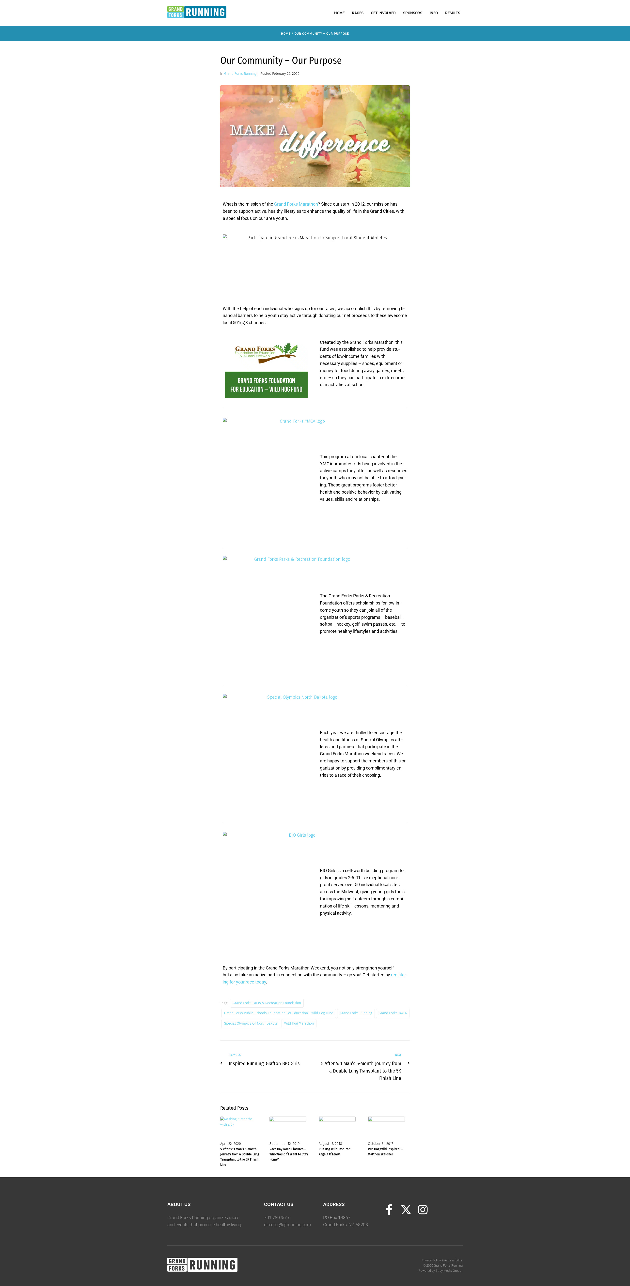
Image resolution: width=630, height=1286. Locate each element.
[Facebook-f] (389, 1209)
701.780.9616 (277, 1217)
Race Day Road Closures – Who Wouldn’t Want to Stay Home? (288, 1154)
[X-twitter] (406, 1209)
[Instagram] (423, 1209)
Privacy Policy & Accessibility (442, 1260)
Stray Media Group (448, 1270)
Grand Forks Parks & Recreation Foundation (267, 1003)
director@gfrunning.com (287, 1224)
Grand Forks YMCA (393, 1013)
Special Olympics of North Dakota (251, 1023)
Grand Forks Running (240, 74)
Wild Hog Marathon (299, 1023)
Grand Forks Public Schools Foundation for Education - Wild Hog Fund (278, 1013)
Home (286, 33)
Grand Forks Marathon (296, 204)
